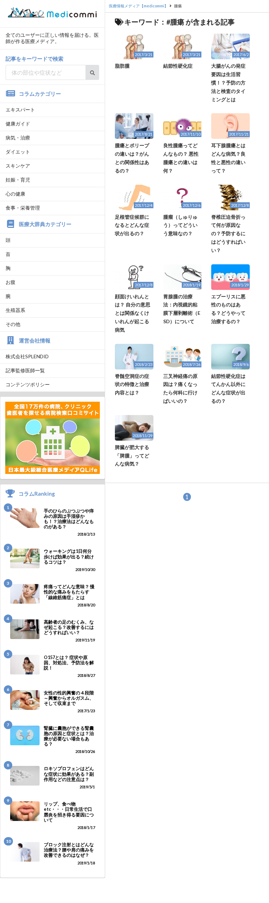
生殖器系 (15, 310)
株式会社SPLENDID (27, 356)
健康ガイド (18, 124)
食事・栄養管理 (23, 208)
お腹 (10, 282)
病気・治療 (18, 138)
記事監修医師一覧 (25, 370)
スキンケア (18, 166)
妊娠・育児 (18, 180)
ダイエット (18, 152)
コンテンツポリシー (28, 384)
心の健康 (15, 194)
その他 (13, 324)
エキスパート (20, 110)
